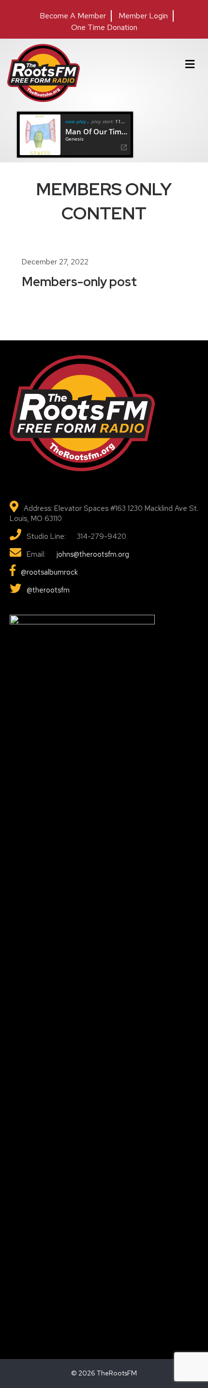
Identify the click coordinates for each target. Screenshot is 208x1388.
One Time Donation (104, 27)
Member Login (143, 16)
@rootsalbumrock (49, 572)
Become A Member (73, 16)
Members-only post (79, 282)
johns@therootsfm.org (92, 554)
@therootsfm (48, 590)
